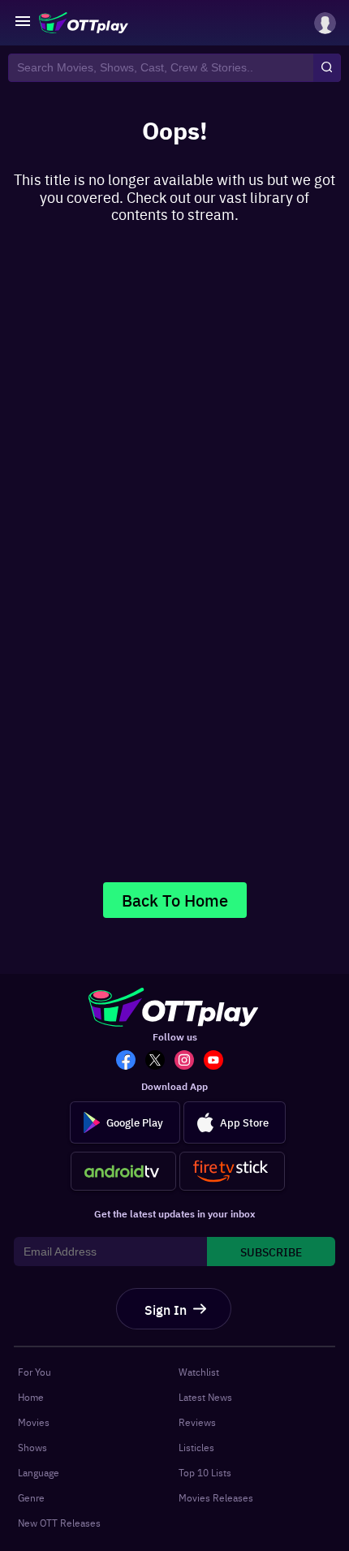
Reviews (197, 1421)
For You (34, 1371)
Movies (34, 1421)
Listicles (196, 1447)
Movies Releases (216, 1497)
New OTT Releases (59, 1522)
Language (38, 1472)
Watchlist (199, 1371)
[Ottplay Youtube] (218, 1061)
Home (31, 1396)
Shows (32, 1447)
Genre (31, 1497)
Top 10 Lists (205, 1472)
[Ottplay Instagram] (189, 1061)
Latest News (205, 1396)
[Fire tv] (232, 1171)
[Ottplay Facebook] (130, 1061)
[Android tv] (123, 1171)
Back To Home (175, 899)
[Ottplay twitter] (159, 1061)
